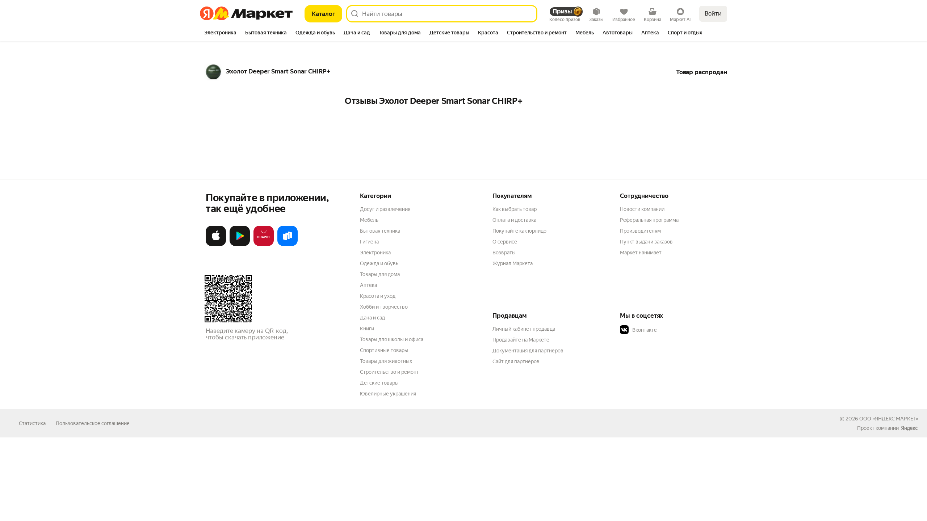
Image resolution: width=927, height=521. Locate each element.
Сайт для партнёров (516, 361)
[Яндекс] (909, 428)
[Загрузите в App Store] (216, 244)
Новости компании (642, 209)
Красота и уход (377, 296)
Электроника (375, 252)
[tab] (220, 33)
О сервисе (504, 242)
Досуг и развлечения (385, 209)
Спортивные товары (384, 350)
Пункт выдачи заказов (646, 242)
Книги (367, 328)
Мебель (369, 220)
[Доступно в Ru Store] (287, 244)
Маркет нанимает (641, 252)
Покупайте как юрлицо (519, 231)
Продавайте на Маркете (520, 340)
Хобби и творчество (384, 307)
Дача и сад (372, 318)
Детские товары (379, 383)
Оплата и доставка (514, 220)
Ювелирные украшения (388, 394)
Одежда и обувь (379, 263)
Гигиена (369, 242)
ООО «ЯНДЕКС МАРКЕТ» (888, 419)
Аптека (368, 285)
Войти (713, 13)
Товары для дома (380, 274)
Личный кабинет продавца (523, 329)
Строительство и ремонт (389, 372)
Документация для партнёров (527, 350)
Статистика (32, 423)
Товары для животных (386, 361)
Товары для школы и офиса (391, 339)
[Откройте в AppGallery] (263, 244)
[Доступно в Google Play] (240, 244)
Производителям (640, 231)
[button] (670, 330)
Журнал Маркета (512, 263)
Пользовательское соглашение (93, 423)
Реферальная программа (649, 220)
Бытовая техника (380, 231)
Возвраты (504, 252)
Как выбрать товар (514, 209)
